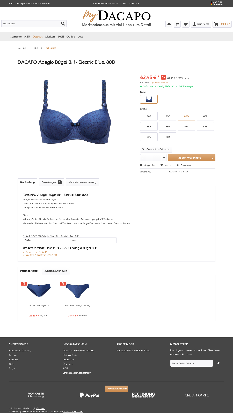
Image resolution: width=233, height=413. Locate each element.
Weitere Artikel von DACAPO (41, 255)
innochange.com (73, 411)
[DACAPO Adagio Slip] (39, 290)
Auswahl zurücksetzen (158, 149)
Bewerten (185, 165)
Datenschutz (70, 355)
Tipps (12, 368)
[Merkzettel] (186, 24)
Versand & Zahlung (20, 350)
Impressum (69, 359)
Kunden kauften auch (56, 270)
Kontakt (13, 359)
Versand (40, 408)
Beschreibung (27, 182)
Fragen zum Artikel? (36, 252)
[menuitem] (34, 23)
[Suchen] (63, 23)
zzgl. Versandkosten (159, 82)
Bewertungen (51, 182)
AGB (65, 368)
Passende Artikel (29, 270)
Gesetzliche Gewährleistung (78, 350)
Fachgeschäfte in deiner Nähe (133, 350)
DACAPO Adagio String (77, 305)
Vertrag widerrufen (117, 388)
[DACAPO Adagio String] (78, 290)
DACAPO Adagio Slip (39, 305)
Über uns (68, 363)
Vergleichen (149, 165)
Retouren (14, 355)
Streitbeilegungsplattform (77, 372)
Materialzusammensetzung (82, 182)
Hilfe (11, 363)
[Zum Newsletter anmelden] (168, 24)
